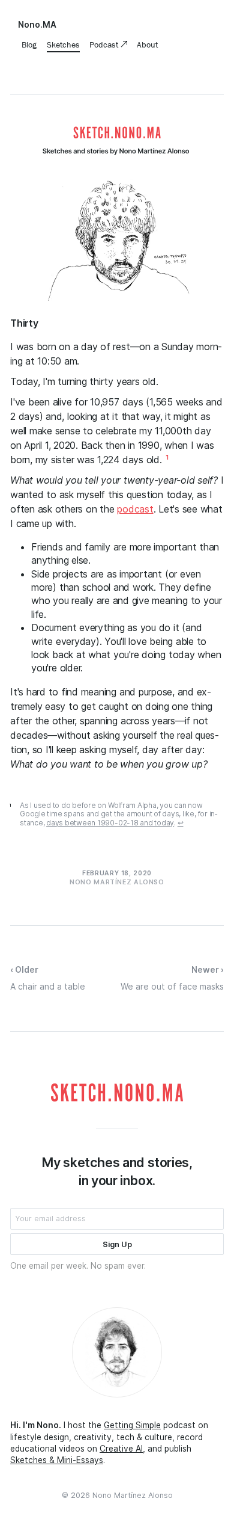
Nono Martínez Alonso (132, 1495)
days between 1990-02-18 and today (110, 822)
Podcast (105, 44)
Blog (29, 44)
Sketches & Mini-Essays (56, 1460)
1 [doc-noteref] (167, 457)
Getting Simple (132, 1425)
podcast (135, 509)
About (147, 44)
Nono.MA (37, 24)
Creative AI (121, 1448)
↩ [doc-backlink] (181, 823)
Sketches (63, 44)
